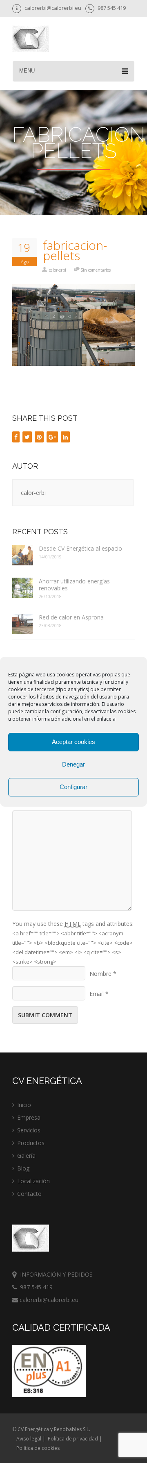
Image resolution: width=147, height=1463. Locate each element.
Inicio (24, 1105)
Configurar (73, 786)
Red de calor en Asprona (71, 617)
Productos (31, 1143)
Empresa (28, 1117)
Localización (33, 1181)
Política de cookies (38, 1448)
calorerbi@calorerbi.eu (48, 1300)
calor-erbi (57, 270)
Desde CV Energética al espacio (80, 548)
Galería (26, 1155)
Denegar (73, 764)
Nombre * (102, 974)
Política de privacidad (73, 1438)
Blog (23, 1168)
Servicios (28, 1130)
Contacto (29, 1194)
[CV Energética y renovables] (30, 39)
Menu (27, 71)
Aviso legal (28, 1438)
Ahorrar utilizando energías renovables (74, 585)
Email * (99, 994)
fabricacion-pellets (75, 250)
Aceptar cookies (73, 741)
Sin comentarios (95, 270)
